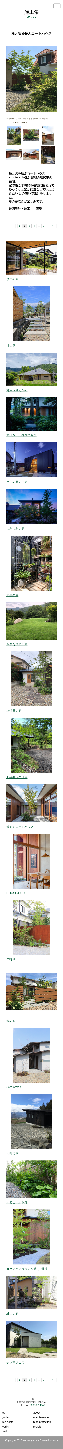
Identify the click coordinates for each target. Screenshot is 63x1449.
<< (11, 226)
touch (55, 1440)
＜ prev (15, 122)
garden (6, 1417)
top (3, 1412)
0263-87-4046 (37, 1405)
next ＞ (25, 122)
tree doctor (8, 1422)
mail (4, 1431)
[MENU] (56, 6)
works (5, 1426)
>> (52, 226)
